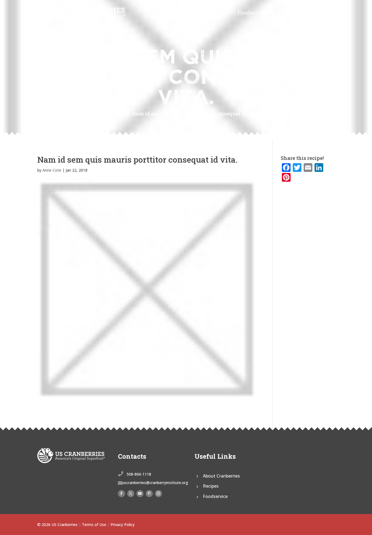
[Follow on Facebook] (121, 493)
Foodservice (253, 12)
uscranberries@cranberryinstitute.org (155, 482)
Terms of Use (94, 524)
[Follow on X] (130, 493)
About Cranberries (221, 476)
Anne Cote (51, 170)
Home (120, 113)
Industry (314, 12)
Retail (289, 12)
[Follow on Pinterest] (149, 493)
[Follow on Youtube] (140, 493)
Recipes (215, 12)
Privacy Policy (123, 524)
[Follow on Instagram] (158, 493)
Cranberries (177, 12)
